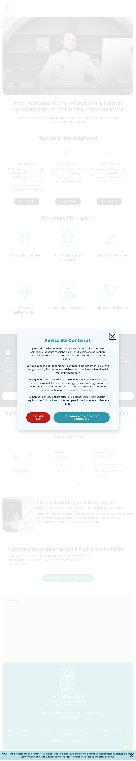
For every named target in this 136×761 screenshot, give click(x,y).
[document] (68, 380)
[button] (112, 336)
